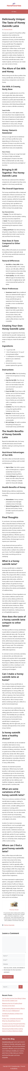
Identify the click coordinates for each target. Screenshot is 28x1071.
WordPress (14, 1068)
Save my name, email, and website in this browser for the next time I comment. (14, 970)
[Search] (21, 987)
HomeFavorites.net (7, 1042)
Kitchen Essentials (9, 925)
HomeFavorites (16, 1066)
